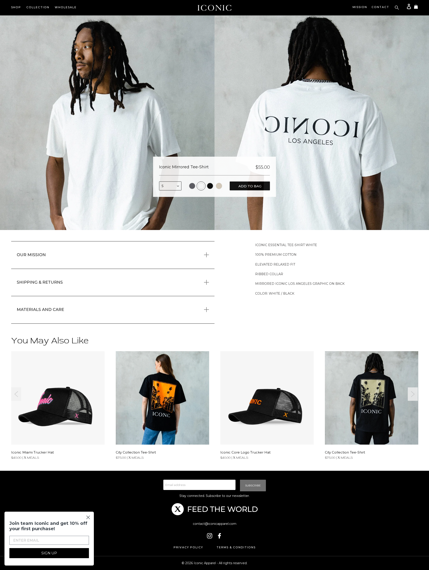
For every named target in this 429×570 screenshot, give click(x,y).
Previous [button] (16, 394)
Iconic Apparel (205, 563)
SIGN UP (49, 553)
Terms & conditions (236, 547)
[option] (107, 122)
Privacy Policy (188, 547)
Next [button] (413, 394)
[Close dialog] (88, 517)
